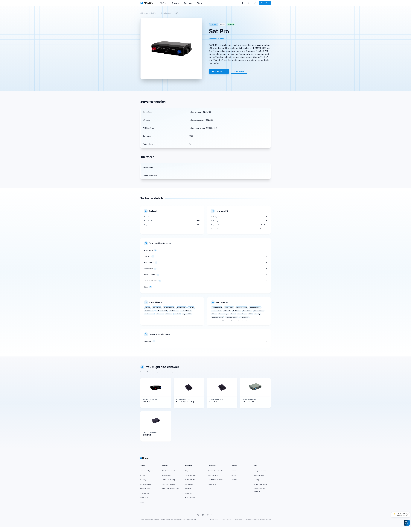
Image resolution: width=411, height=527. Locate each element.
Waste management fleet (170, 489)
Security (256, 480)
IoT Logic (142, 475)
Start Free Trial (217, 71)
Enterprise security (260, 471)
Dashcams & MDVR (146, 489)
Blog (186, 471)
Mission (233, 471)
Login (254, 3)
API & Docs (189, 484)
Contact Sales (239, 71)
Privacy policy (214, 519)
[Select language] (242, 3)
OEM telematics (213, 475)
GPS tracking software (215, 480)
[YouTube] (198, 515)
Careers (233, 475)
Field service (166, 475)
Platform (163, 3)
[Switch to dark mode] (248, 3)
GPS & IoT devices (146, 484)
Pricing (199, 3)
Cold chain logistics (168, 484)
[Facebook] (208, 515)
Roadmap (188, 489)
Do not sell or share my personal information (258, 519)
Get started (264, 3)
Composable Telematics (216, 471)
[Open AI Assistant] (407, 523)
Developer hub (145, 493)
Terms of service (226, 519)
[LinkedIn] (203, 515)
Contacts (234, 480)
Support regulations (260, 484)
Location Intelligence (146, 471)
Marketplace (144, 497)
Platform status (190, 497)
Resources (188, 3)
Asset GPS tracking (168, 480)
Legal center (238, 519)
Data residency (259, 475)
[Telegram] (212, 515)
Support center (190, 480)
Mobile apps (212, 484)
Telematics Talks (190, 475)
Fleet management (168, 471)
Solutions (175, 3)
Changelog (188, 493)
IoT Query (143, 480)
